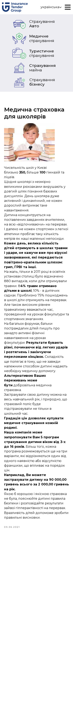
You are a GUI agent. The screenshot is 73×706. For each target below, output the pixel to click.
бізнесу (42, 82)
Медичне (41, 38)
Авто (42, 23)
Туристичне (41, 53)
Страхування (42, 67)
